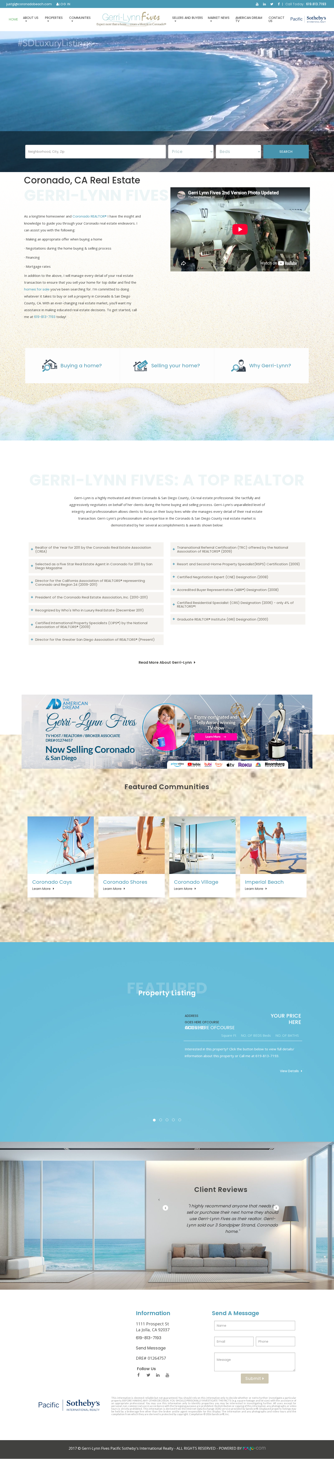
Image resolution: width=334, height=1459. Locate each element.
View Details (273, 1071)
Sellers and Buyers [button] (187, 17)
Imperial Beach (264, 882)
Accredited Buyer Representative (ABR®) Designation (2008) (228, 589)
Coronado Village (196, 882)
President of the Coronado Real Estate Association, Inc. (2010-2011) (91, 597)
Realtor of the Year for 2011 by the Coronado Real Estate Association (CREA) (93, 549)
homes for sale (37, 289)
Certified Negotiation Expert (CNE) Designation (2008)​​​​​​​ (222, 577)
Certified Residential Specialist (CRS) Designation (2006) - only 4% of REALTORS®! (235, 604)
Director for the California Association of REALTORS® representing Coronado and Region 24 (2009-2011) (90, 582)
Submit (253, 1378)
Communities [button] (80, 17)
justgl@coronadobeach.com (29, 4)
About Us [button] (30, 17)
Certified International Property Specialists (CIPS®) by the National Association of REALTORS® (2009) (91, 625)
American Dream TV (248, 19)
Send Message (151, 1348)
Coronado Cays (52, 882)
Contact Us (276, 19)
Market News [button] (218, 17)
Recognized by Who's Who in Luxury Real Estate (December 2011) (89, 610)
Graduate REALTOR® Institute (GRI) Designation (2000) (222, 619)
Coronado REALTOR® (89, 216)
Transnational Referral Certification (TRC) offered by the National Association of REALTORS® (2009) (232, 549)
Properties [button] (54, 17)
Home (13, 19)
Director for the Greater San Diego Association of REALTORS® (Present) (95, 639)
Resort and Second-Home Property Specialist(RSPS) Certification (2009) (238, 564)
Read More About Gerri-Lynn (165, 662)
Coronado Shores (125, 882)
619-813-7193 (44, 316)
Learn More (41, 888)
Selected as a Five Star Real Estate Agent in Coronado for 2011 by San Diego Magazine (93, 566)
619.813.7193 (316, 4)
